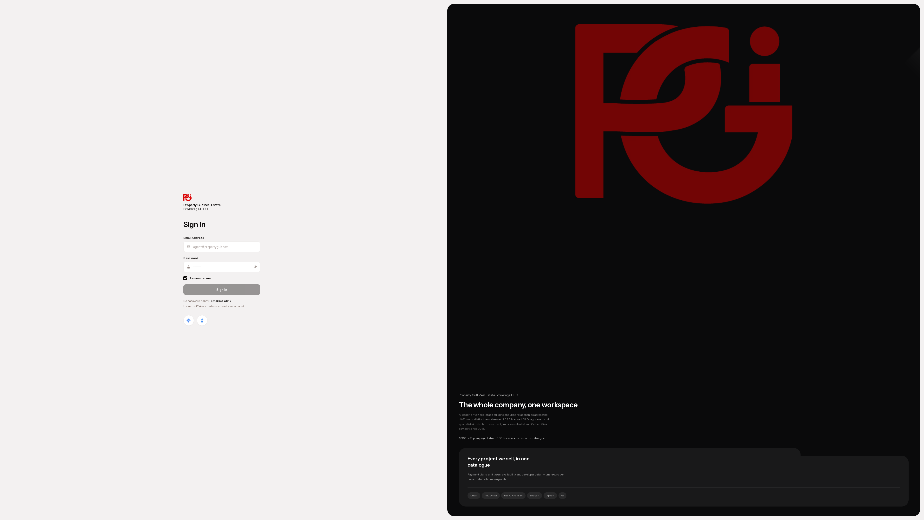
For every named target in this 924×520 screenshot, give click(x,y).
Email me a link (221, 301)
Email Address (193, 238)
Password (190, 258)
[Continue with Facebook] (202, 320)
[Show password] (255, 266)
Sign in (221, 290)
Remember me (200, 278)
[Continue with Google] (188, 320)
